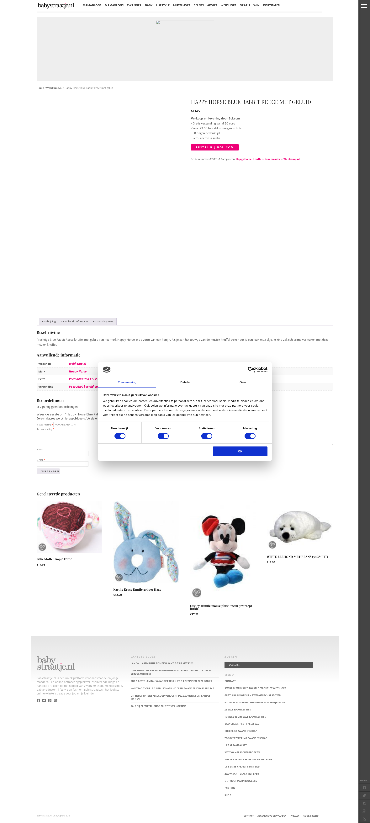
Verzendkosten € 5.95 (83, 379)
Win (256, 5)
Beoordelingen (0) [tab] (103, 321)
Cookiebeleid (311, 815)
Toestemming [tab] (127, 382)
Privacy (294, 815)
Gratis (245, 5)
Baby (148, 5)
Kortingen (271, 5)
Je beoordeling (45, 429)
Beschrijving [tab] (49, 321)
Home (40, 88)
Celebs (199, 5)
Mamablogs (92, 5)
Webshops (228, 5)
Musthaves (181, 5)
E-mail (41, 460)
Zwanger (134, 5)
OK (240, 451)
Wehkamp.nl (54, 88)
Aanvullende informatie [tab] (74, 321)
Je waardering (45, 424)
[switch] (163, 436)
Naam (41, 449)
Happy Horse (244, 159)
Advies (212, 5)
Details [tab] (185, 382)
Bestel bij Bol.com (215, 147)
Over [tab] (243, 382)
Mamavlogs (114, 5)
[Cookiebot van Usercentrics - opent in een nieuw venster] (250, 369)
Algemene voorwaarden (272, 815)
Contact (249, 815)
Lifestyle (163, 5)
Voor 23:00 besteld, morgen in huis (92, 386)
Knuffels (258, 159)
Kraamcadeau (273, 159)
